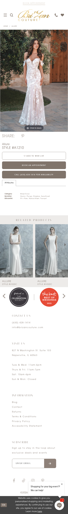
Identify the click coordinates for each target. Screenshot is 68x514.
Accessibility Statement (27, 426)
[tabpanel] (34, 81)
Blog (14, 402)
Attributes (9, 183)
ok (4, 505)
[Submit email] (50, 463)
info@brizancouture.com (27, 328)
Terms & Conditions (24, 417)
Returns (17, 412)
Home (5, 26)
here (39, 512)
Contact (17, 407)
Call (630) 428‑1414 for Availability (34, 175)
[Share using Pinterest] (23, 136)
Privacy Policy (21, 421)
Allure (14, 26)
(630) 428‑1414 (21, 323)
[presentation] (16, 250)
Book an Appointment (34, 165)
